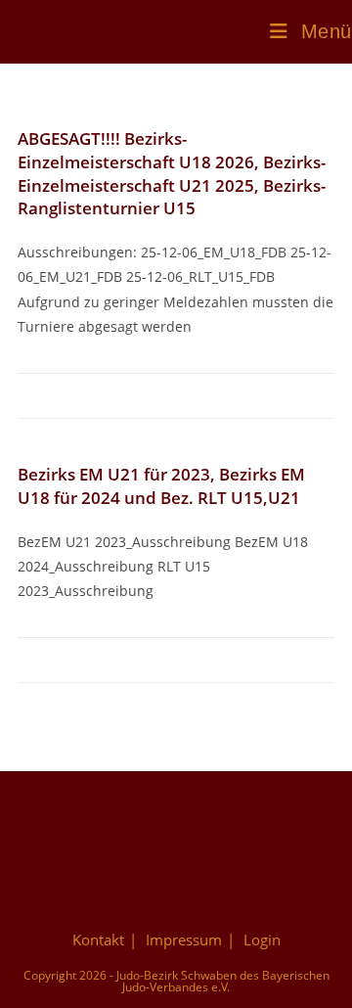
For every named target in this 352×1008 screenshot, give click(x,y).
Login (262, 939)
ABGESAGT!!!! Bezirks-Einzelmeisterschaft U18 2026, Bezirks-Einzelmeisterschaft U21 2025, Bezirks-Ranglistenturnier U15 (172, 173)
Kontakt (98, 939)
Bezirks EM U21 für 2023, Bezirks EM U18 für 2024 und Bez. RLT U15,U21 (161, 486)
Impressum (184, 939)
